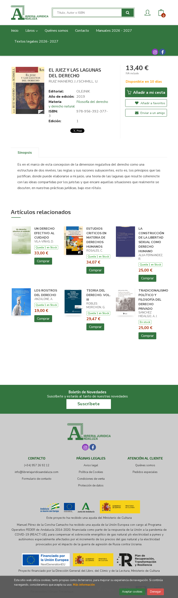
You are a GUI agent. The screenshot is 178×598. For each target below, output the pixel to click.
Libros (30, 30)
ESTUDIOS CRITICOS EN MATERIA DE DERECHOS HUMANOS (96, 238)
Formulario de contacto (36, 479)
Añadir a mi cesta (148, 92)
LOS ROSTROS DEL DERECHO (45, 292)
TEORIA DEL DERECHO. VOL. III (98, 295)
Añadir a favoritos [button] (152, 103)
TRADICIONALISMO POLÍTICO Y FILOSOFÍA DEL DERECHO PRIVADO (153, 299)
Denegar (155, 592)
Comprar (43, 261)
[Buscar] (128, 12)
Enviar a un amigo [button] (152, 113)
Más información (84, 585)
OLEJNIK (83, 91)
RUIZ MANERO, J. (62, 81)
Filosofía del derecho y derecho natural (78, 104)
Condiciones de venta (91, 479)
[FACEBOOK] (162, 52)
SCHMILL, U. (88, 81)
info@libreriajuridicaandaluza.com (36, 472)
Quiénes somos (145, 465)
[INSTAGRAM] (155, 52)
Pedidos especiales (145, 472)
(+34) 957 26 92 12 (36, 465)
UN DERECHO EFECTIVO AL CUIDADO (44, 233)
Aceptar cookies (132, 592)
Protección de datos (91, 486)
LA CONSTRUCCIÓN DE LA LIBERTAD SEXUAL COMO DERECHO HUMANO (151, 240)
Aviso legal (91, 465)
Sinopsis (25, 152)
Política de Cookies (91, 472)
